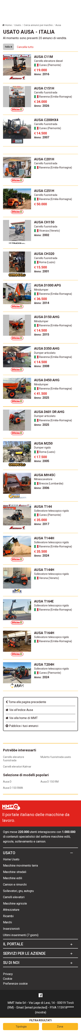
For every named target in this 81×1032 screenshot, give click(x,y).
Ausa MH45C (44, 475)
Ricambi (8, 916)
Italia (7, 46)
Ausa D (7, 781)
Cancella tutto (25, 46)
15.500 (40, 267)
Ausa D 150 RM (49, 781)
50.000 (40, 204)
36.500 (40, 299)
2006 (41, 488)
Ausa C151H (44, 88)
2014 (41, 303)
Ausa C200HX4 (46, 120)
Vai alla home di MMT (23, 718)
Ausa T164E (44, 601)
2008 (41, 366)
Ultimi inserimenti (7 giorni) (20, 935)
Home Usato (11, 859)
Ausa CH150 (44, 222)
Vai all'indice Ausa (20, 710)
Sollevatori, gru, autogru (18, 891)
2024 (41, 555)
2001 (41, 271)
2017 (41, 524)
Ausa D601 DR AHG (49, 412)
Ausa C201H (44, 159)
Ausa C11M (43, 57)
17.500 (40, 457)
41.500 (40, 394)
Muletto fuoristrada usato (55, 756)
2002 (41, 235)
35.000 (40, 520)
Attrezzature (11, 910)
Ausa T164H (44, 633)
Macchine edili (12, 878)
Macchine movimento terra (20, 865)
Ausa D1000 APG (47, 285)
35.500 (40, 551)
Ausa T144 (43, 506)
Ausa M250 (43, 443)
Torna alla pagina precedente (27, 702)
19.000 (40, 70)
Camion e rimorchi (15, 884)
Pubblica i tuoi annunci (23, 726)
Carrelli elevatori (13, 897)
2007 (41, 137)
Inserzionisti (11, 928)
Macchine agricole (15, 903)
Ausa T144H (44, 538)
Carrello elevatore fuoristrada (13, 758)
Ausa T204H (44, 664)
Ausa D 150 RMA (13, 787)
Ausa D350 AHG (47, 348)
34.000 (40, 102)
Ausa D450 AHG (47, 380)
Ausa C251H (44, 191)
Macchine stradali (14, 872)
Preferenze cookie (15, 983)
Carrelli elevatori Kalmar (17, 766)
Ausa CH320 (44, 254)
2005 (41, 461)
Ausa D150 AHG (47, 317)
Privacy (8, 974)
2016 (41, 74)
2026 (41, 106)
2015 (41, 334)
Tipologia (21, 1026)
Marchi (7, 922)
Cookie (7, 978)
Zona (60, 1026)
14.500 (40, 133)
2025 (41, 397)
